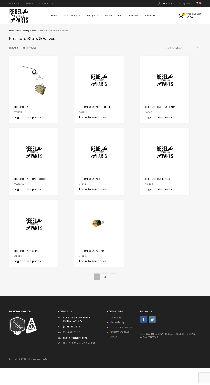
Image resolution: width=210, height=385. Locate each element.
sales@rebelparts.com (75, 337)
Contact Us (150, 15)
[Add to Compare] (52, 61)
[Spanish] (200, 3)
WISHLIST (30, 3)
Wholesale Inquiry (119, 322)
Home (54, 15)
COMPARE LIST (46, 3)
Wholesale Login (171, 3)
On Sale (108, 15)
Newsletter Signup (119, 332)
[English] (196, 3)
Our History (115, 317)
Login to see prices (27, 117)
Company (133, 15)
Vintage (90, 15)
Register (186, 3)
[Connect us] (143, 319)
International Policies (121, 327)
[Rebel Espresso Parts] (19, 22)
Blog (119, 15)
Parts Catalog (70, 15)
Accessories (37, 31)
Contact (114, 336)
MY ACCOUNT (15, 3)
